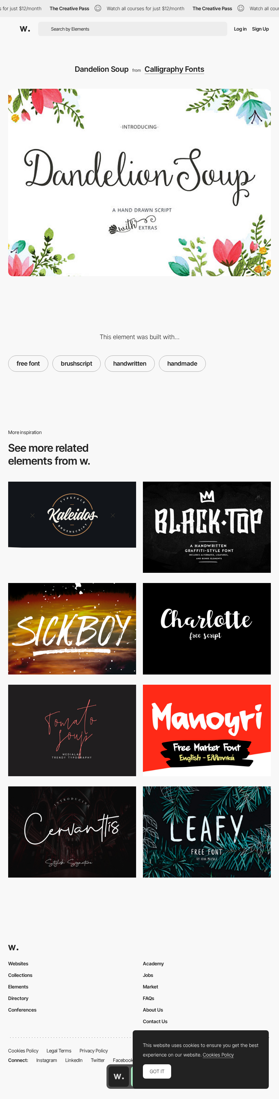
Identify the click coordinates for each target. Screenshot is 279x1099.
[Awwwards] (25, 29)
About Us (153, 1010)
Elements (18, 986)
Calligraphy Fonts (174, 69)
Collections (20, 975)
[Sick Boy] (72, 629)
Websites (18, 963)
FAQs (148, 998)
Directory (18, 998)
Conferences (22, 1010)
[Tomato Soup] (72, 730)
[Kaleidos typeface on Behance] (72, 515)
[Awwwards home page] (119, 1076)
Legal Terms (59, 1050)
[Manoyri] (207, 730)
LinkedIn (74, 1060)
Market (150, 986)
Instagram (46, 1060)
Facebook (123, 1060)
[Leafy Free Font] (207, 832)
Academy (153, 963)
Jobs (148, 975)
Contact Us (155, 1021)
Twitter (98, 1060)
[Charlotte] (207, 629)
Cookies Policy (23, 1050)
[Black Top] (207, 527)
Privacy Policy (94, 1050)
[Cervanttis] (72, 832)
